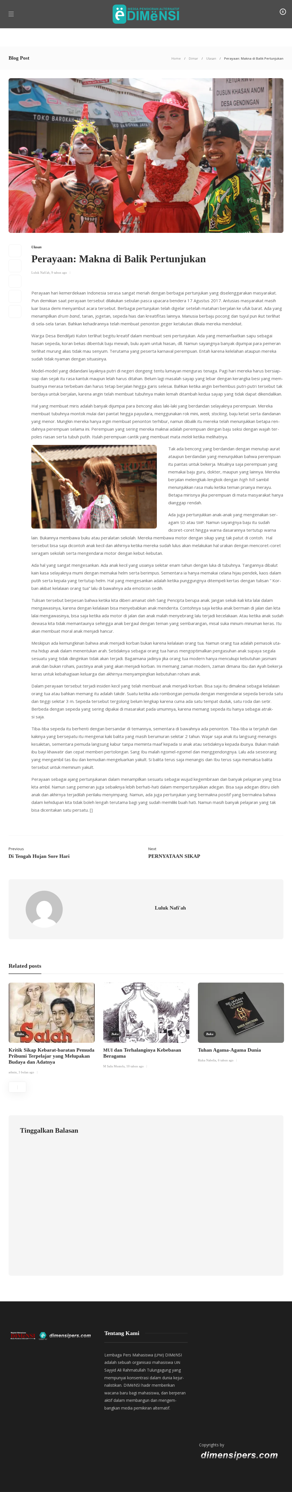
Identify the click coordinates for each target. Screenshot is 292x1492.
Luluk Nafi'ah (40, 272)
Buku (20, 1034)
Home (176, 58)
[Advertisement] (240, 1380)
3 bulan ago (26, 1072)
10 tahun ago (135, 1066)
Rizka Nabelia (207, 1060)
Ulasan (211, 58)
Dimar (193, 58)
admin (13, 1072)
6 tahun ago (226, 1060)
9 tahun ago (59, 272)
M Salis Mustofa (114, 1066)
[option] (51, 1029)
